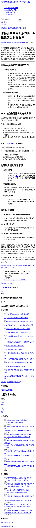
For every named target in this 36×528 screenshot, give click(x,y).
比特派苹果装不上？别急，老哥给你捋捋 (17, 480)
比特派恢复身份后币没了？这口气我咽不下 (18, 486)
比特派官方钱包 (6, 42)
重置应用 (10, 143)
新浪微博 (10, 382)
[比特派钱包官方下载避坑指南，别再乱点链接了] (19, 452)
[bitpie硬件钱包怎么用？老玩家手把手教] (19, 504)
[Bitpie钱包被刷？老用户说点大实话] (19, 490)
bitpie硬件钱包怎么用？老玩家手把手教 (17, 506)
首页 (5, 5)
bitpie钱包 (17, 265)
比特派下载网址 (9, 14)
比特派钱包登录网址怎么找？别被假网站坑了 (19, 500)
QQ (19, 382)
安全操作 (11, 268)
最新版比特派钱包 (10, 12)
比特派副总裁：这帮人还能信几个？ (16, 422)
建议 (17, 176)
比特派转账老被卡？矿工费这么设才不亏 (17, 513)
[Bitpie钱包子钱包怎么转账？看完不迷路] (19, 434)
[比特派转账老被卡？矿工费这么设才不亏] (19, 510)
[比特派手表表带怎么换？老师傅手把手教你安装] (19, 462)
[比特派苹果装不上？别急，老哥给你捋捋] (19, 478)
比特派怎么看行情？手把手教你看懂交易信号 (19, 431)
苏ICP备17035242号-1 (8, 522)
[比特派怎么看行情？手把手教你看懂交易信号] (19, 427)
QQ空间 (15, 382)
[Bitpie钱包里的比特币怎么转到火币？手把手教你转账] (19, 441)
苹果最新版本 (9, 265)
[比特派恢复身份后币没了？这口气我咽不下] (19, 484)
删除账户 (23, 265)
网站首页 (4, 28)
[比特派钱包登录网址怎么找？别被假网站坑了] (19, 497)
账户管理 (5, 268)
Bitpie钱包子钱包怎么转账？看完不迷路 (17, 437)
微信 (4, 382)
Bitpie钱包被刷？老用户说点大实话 (15, 492)
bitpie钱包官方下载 (10, 10)
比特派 (3, 265)
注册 (5, 24)
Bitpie (28, 265)
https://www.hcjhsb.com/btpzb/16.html (15, 280)
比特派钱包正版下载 (11, 8)
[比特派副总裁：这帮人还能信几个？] (19, 420)
